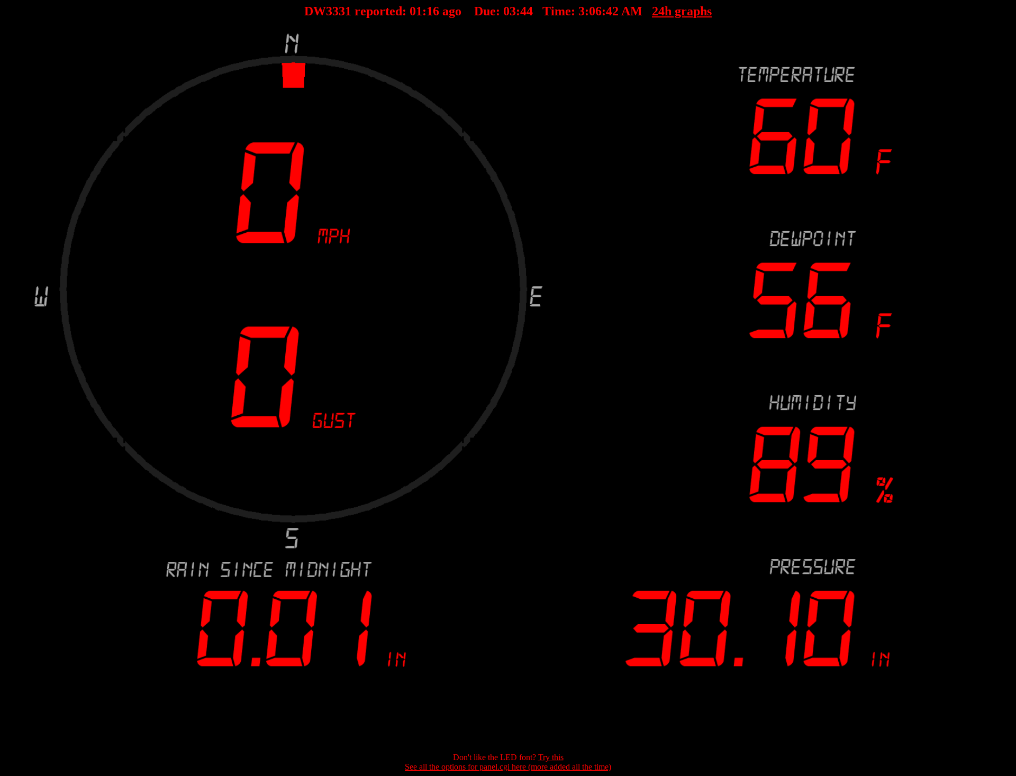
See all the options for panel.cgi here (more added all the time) (508, 766)
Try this (551, 757)
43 (526, 11)
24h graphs (682, 11)
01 (416, 11)
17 (433, 11)
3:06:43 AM (610, 11)
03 (509, 11)
